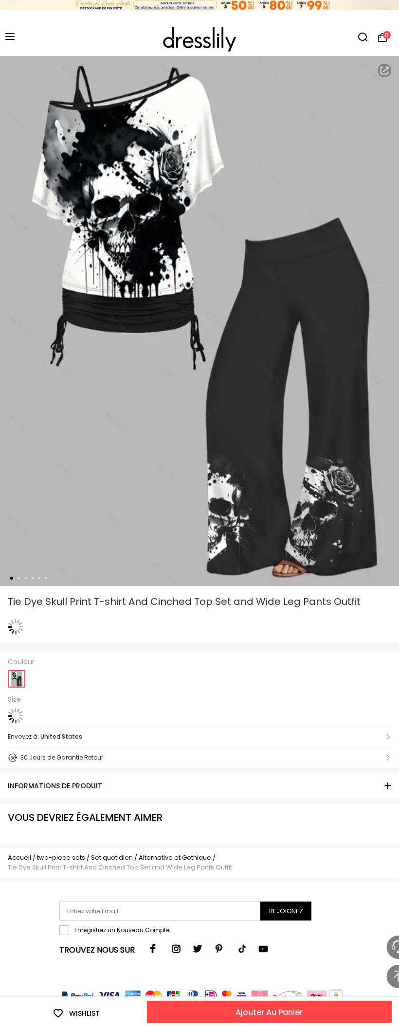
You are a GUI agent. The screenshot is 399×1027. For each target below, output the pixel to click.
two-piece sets (61, 857)
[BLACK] (16, 675)
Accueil (19, 857)
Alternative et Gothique (175, 857)
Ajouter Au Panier (269, 1012)
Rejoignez (286, 911)
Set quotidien (112, 857)
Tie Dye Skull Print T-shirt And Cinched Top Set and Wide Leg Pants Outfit (120, 867)
